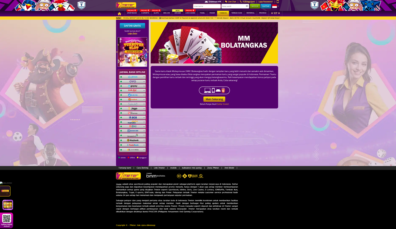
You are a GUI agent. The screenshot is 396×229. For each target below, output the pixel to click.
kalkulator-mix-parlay (192, 168)
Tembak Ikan (236, 13)
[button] (275, 6)
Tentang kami (124, 168)
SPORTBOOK (132, 12)
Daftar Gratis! (223, 104)
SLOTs (155, 12)
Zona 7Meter (213, 168)
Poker (212, 13)
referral (251, 13)
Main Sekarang (214, 99)
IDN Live (166, 13)
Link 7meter (159, 168)
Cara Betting (142, 168)
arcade (177, 12)
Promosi (262, 13)
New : (119, 18)
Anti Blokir (229, 168)
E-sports (145, 12)
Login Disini (132, 33)
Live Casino (190, 12)
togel (202, 13)
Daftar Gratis (132, 25)
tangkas (223, 13)
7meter (119, 184)
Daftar (265, 6)
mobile (173, 168)
